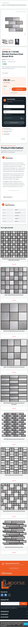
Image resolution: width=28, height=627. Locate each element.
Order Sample (5, 73)
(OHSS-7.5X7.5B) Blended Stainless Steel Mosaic (14, 367)
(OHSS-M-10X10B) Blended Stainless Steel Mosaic (14, 331)
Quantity (5, 86)
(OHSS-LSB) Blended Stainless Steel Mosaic (14, 295)
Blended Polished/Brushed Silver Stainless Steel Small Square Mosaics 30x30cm (14, 259)
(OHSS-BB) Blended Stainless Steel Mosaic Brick (14, 439)
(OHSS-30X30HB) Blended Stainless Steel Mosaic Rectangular (14, 403)
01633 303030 (6, 132)
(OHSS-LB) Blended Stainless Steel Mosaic (14, 547)
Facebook (2, 595)
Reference (4, 61)
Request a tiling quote (14, 568)
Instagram (5, 595)
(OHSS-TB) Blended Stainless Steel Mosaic (14, 475)
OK (24, 603)
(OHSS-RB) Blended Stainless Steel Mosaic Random (14, 511)
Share (24, 139)
